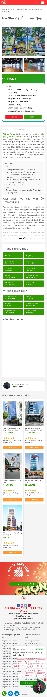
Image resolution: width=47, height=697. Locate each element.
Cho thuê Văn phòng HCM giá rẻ (20, 9)
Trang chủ (5, 9)
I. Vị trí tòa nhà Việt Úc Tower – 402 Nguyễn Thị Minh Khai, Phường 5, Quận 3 (25, 173)
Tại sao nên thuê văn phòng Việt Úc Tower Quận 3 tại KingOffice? (23, 191)
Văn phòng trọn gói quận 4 (10, 648)
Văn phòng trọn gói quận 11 (10, 666)
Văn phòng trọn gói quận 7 (10, 656)
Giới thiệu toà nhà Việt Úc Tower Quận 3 (20, 170)
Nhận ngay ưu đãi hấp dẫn (22, 584)
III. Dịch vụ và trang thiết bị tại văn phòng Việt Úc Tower (25, 181)
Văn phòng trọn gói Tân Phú (10, 681)
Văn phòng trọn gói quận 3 (10, 646)
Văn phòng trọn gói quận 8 (10, 658)
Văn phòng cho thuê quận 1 (33, 641)
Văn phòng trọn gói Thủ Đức (10, 684)
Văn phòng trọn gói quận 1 (10, 641)
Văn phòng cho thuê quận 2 (33, 643)
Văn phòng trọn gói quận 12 (10, 669)
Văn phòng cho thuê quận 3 (33, 646)
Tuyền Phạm (17, 387)
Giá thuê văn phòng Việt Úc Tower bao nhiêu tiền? (23, 186)
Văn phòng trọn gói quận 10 (10, 664)
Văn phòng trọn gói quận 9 (10, 661)
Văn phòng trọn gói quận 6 (10, 653)
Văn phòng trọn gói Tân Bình (10, 679)
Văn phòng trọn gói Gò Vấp (10, 674)
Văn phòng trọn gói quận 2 (10, 643)
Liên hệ (14, 117)
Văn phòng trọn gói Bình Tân (10, 687)
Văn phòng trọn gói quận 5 (10, 651)
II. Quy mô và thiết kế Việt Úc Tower (23, 177)
